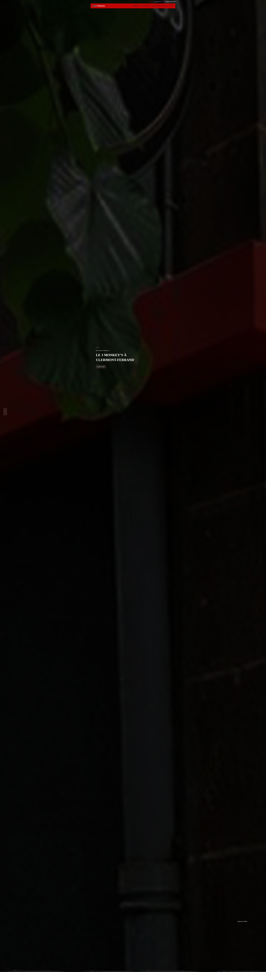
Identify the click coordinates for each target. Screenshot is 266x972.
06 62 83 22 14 (155, 1)
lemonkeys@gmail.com (168, 1)
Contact (171, 6)
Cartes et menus (145, 6)
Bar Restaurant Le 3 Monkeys (159, 6)
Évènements (136, 6)
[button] (251, 921)
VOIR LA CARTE (100, 366)
